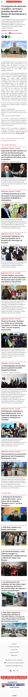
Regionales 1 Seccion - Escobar (9, 30)
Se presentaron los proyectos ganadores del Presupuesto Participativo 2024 (13, 456)
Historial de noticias (14, 646)
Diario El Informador (16, 33)
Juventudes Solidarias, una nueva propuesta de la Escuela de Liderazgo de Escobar (12, 239)
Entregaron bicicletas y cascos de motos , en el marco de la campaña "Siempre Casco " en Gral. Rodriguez (11, 501)
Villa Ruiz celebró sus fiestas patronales (11, 528)
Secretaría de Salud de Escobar (9, 140)
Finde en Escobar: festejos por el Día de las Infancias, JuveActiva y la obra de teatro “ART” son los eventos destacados (14, 325)
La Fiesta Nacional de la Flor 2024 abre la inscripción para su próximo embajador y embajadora (13, 197)
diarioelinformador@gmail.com (14, 665)
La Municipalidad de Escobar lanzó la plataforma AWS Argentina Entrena (13, 368)
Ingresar (14, 655)
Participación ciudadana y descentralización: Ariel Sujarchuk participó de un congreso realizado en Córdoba (12, 415)
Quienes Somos (14, 652)
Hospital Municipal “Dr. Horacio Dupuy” (15, 138)
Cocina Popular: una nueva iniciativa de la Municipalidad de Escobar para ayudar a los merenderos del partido (13, 278)
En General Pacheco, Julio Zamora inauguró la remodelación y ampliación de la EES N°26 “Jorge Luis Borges (14, 555)
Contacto (14, 644)
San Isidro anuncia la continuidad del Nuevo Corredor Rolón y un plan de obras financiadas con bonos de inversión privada (13, 616)
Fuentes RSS (14, 649)
